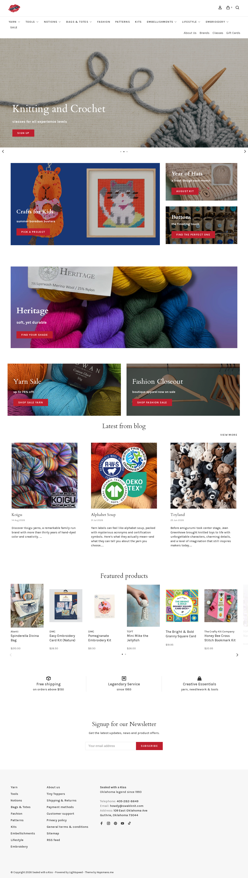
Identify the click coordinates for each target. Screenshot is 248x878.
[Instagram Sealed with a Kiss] (108, 823)
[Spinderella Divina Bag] (27, 606)
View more (228, 434)
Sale (14, 27)
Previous (3, 151)
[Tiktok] (129, 823)
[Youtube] (122, 823)
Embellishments (160, 21)
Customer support (60, 813)
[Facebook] (101, 823)
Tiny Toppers (56, 794)
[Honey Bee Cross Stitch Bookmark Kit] (220, 606)
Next (245, 151)
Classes (218, 33)
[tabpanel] (44, 495)
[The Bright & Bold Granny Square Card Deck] (182, 606)
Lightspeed (76, 872)
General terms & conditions (67, 827)
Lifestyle (189, 21)
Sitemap (53, 833)
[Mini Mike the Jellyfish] (143, 606)
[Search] (238, 8)
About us (53, 787)
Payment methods (60, 807)
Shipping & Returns (62, 800)
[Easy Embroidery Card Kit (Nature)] (65, 606)
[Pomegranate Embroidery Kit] (104, 606)
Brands (204, 33)
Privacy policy (57, 820)
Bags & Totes (77, 21)
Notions (51, 21)
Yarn (13, 21)
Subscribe (149, 746)
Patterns (122, 21)
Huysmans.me (105, 872)
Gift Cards (233, 33)
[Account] (220, 8)
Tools (30, 21)
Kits (138, 21)
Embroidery (215, 21)
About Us (190, 33)
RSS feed (53, 840)
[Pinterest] (115, 823)
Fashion (103, 21)
